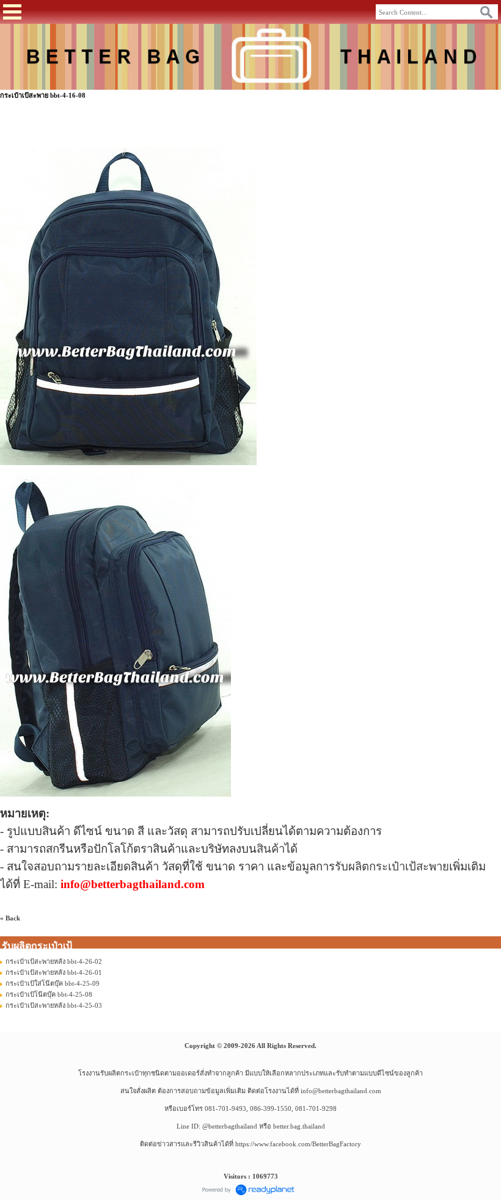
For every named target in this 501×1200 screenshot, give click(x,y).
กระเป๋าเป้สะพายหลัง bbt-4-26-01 (53, 972)
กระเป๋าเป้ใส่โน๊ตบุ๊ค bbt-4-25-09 (52, 983)
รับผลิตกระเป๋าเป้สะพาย (392, 866)
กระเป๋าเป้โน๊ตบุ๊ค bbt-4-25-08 (48, 994)
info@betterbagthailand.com (341, 1090)
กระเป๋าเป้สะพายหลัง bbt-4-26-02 (53, 961)
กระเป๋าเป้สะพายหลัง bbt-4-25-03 (53, 1005)
